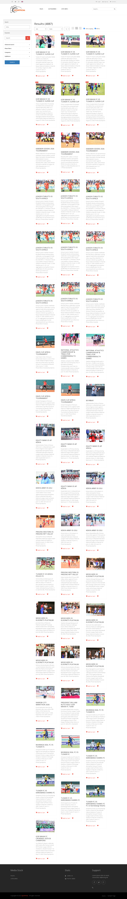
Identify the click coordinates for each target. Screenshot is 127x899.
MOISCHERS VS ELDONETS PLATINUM (95, 575)
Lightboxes (8, 56)
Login (98, 1)
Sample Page (111, 895)
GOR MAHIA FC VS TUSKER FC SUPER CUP (45, 53)
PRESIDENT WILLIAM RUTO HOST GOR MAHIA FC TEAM (69, 704)
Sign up (106, 1)
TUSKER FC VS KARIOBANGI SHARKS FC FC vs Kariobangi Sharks (95, 804)
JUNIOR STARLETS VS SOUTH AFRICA (69, 197)
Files (41, 9)
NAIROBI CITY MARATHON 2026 (42, 703)
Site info (64, 9)
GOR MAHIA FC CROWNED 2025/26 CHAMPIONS (43, 838)
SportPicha (24, 895)
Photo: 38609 (70, 878)
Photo (13, 876)
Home (104, 896)
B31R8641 (90, 400)
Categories (52, 9)
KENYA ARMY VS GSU (44, 488)
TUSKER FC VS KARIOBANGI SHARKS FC (95, 757)
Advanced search (9, 44)
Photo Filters (8, 48)
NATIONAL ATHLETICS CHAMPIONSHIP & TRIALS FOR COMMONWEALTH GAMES (70, 354)
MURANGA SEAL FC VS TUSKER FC (94, 711)
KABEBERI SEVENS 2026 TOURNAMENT (45, 150)
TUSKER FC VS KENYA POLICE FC (44, 575)
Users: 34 (69, 876)
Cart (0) (113, 1)
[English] (22, 2)
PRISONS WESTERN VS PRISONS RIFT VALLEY (44, 533)
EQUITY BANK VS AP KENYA (44, 441)
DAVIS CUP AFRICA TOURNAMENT (43, 353)
